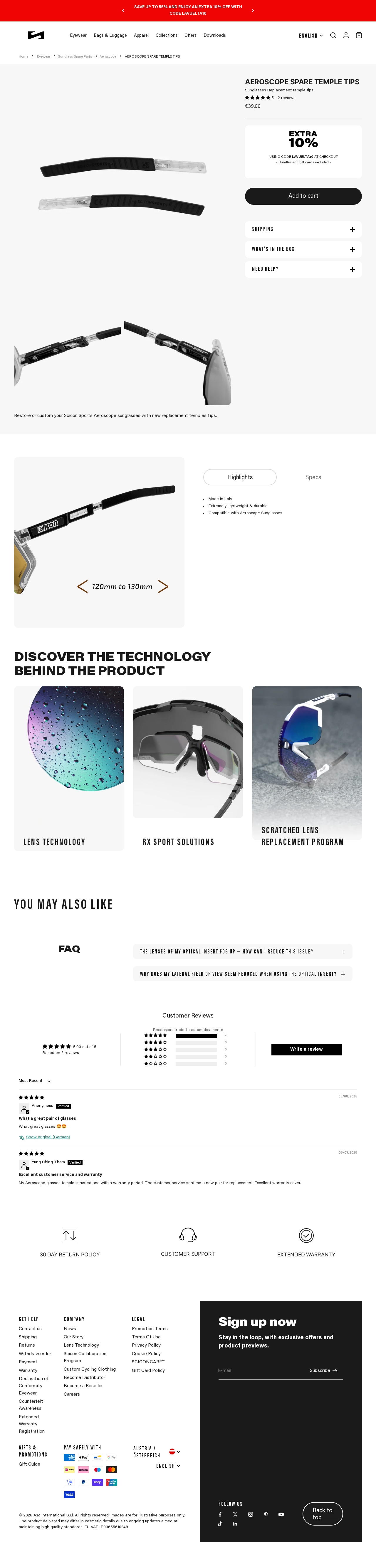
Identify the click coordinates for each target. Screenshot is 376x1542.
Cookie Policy (146, 1354)
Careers (72, 1394)
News (70, 1329)
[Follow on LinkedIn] (235, 1524)
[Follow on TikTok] (220, 1524)
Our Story (73, 1337)
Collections (166, 35)
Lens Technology (81, 1345)
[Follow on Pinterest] (266, 1514)
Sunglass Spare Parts (75, 56)
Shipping (28, 1337)
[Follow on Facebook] (220, 1514)
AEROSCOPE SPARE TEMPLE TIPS (152, 56)
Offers (190, 35)
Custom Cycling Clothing (90, 1369)
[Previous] (123, 10)
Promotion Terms (150, 1329)
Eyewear (78, 35)
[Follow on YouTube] (281, 1514)
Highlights (240, 478)
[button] (258, 98)
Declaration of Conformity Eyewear (33, 1386)
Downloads (215, 35)
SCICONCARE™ (148, 1362)
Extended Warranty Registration (32, 1424)
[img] (31, 1098)
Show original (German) (48, 1137)
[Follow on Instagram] (251, 1514)
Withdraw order (35, 1354)
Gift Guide (29, 1464)
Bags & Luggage (110, 35)
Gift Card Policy (148, 1370)
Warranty (28, 1370)
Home (23, 56)
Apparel (141, 35)
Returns (27, 1345)
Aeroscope (108, 56)
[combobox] (157, 1451)
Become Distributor (84, 1377)
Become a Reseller (83, 1386)
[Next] (253, 10)
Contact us (30, 1329)
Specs (313, 478)
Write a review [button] (306, 1049)
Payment (28, 1362)
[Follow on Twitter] (235, 1514)
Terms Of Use (146, 1337)
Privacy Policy (146, 1345)
